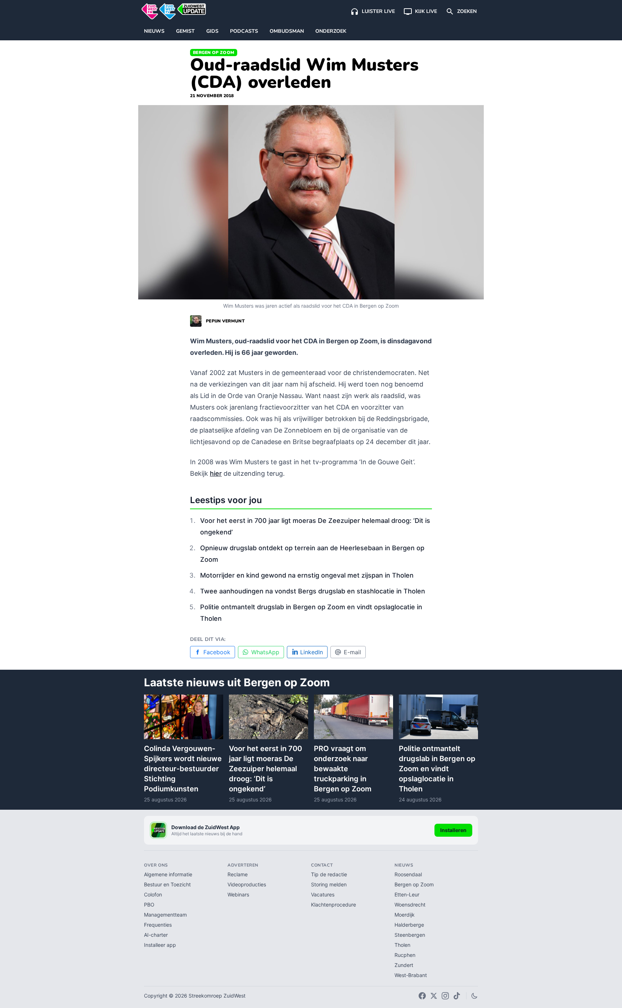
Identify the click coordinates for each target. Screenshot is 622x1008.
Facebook (216, 652)
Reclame (237, 874)
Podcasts (244, 31)
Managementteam (165, 915)
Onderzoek (330, 31)
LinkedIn (311, 652)
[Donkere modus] (474, 995)
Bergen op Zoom (213, 52)
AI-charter (156, 935)
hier (216, 473)
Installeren (453, 830)
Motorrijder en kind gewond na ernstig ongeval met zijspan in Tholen (307, 575)
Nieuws (154, 31)
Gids (212, 31)
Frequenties (158, 925)
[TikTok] (456, 995)
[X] (433, 995)
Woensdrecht (410, 904)
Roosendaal (408, 874)
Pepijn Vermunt (225, 321)
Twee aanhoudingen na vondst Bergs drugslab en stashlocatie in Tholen (312, 591)
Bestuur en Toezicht (167, 884)
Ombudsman (287, 31)
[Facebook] (422, 995)
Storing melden (329, 884)
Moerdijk (405, 915)
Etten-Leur (407, 894)
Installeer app (160, 945)
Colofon (153, 894)
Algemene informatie (168, 874)
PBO (149, 904)
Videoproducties (246, 884)
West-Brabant (411, 975)
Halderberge (409, 925)
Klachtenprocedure (333, 904)
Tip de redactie (329, 874)
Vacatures (322, 894)
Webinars (238, 894)
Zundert (404, 965)
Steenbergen (410, 935)
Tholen (402, 945)
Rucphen (405, 955)
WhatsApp (265, 652)
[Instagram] (445, 995)
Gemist (185, 31)
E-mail (352, 652)
